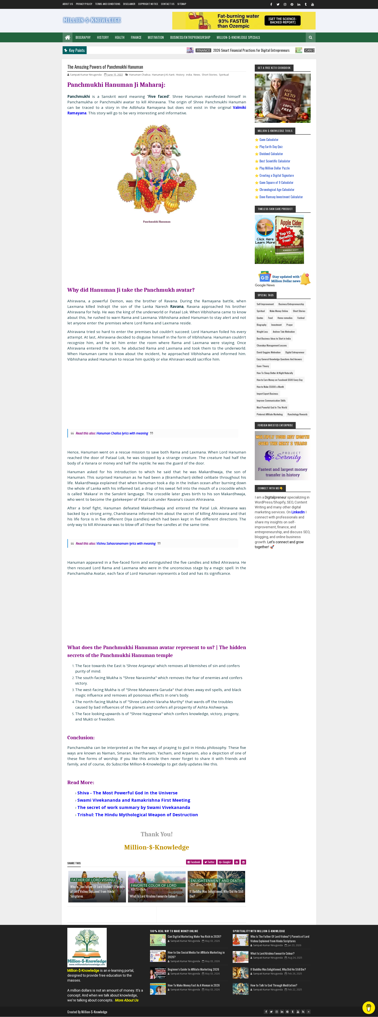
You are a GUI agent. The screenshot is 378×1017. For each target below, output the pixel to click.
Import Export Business (267, 393)
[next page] (202, 910)
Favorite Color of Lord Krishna (153, 885)
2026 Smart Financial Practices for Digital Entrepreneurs (224, 50)
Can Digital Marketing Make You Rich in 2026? (194, 936)
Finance (136, 37)
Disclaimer (129, 4)
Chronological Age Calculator (277, 189)
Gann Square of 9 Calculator (276, 182)
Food (270, 317)
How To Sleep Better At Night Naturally (275, 373)
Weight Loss (262, 331)
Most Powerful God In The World (272, 407)
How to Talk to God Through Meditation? (273, 985)
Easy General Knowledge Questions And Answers (279, 359)
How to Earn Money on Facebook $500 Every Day (280, 379)
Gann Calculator (269, 139)
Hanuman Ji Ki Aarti (163, 74)
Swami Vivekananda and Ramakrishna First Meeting (133, 800)
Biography (83, 37)
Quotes (260, 317)
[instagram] (285, 5)
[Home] (67, 36)
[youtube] (313, 5)
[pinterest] (292, 5)
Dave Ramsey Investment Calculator (281, 196)
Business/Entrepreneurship (190, 37)
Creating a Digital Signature (276, 175)
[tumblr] (306, 5)
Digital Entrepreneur (294, 352)
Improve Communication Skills (271, 400)
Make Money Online (279, 311)
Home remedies (285, 317)
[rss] (303, 1012)
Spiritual (224, 74)
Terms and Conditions (107, 4)
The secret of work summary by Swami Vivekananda (133, 807)
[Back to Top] (308, 1012)
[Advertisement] (156, 254)
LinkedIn (298, 512)
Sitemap (181, 4)
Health (120, 37)
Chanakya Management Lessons (272, 345)
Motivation (156, 37)
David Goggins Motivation (269, 352)
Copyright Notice (148, 4)
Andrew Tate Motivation (284, 331)
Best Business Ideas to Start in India (274, 338)
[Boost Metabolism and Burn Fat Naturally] (244, 28)
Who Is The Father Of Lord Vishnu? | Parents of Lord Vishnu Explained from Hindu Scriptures (97, 891)
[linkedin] (299, 5)
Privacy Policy (84, 4)
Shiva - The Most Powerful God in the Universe (127, 793)
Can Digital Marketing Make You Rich (310, 50)
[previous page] (111, 910)
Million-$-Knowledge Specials (238, 37)
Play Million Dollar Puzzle (274, 168)
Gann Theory (263, 366)
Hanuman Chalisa (139, 74)
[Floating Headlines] (163, 50)
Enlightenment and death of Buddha (216, 881)
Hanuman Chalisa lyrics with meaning (122, 433)
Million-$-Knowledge (94, 1012)
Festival (301, 317)
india (189, 74)
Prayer (289, 324)
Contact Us (167, 4)
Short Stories (209, 74)
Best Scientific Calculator (274, 161)
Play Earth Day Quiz (271, 146)
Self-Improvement (265, 304)
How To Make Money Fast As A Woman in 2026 (194, 985)
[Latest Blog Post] (158, 940)
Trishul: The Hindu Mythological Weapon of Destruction (137, 814)
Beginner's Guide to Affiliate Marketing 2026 (193, 969)
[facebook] (271, 5)
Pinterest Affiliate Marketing (270, 414)
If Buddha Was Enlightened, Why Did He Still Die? (216, 894)
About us (68, 4)
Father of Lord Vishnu (93, 880)
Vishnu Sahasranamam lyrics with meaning (126, 543)
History (103, 37)
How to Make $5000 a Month (270, 386)
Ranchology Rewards (298, 414)
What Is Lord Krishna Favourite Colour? (153, 896)
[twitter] (278, 5)
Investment (276, 324)
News (197, 74)
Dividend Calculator (271, 153)
